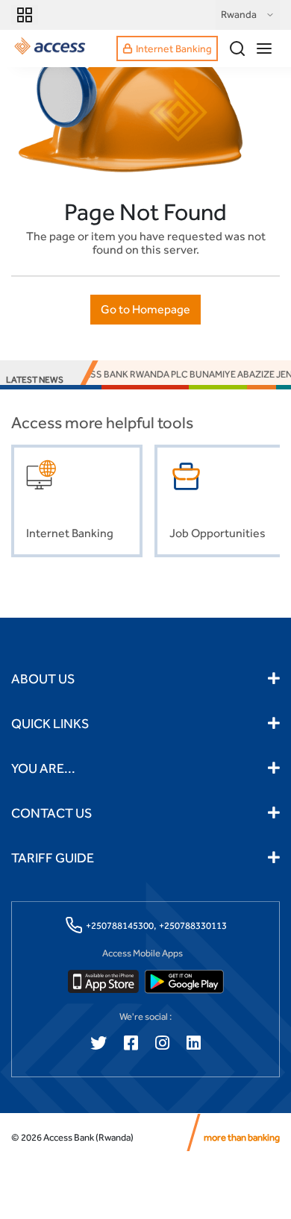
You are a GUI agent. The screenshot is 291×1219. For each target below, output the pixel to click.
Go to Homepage (145, 309)
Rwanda (239, 14)
